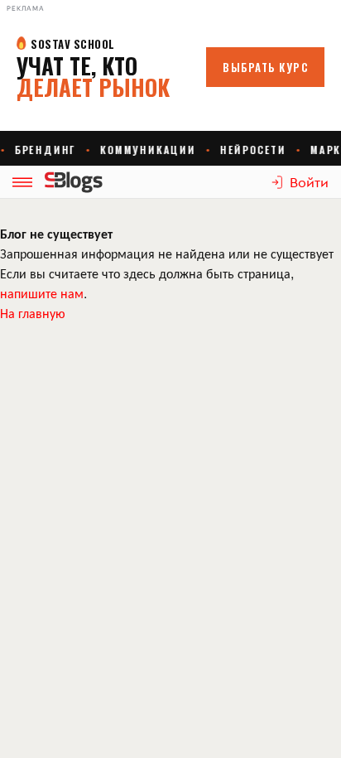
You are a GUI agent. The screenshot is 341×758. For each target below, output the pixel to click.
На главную (32, 312)
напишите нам (42, 292)
